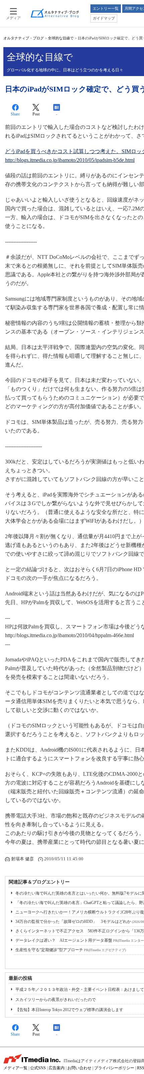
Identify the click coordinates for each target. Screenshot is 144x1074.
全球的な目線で (61, 38)
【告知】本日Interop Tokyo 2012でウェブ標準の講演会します (69, 1009)
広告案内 (57, 1068)
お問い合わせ (79, 1068)
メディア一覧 (15, 1068)
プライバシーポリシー (114, 1068)
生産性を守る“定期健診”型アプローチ (70, 949)
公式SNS (38, 1068)
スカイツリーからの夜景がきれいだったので (55, 999)
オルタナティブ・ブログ (23, 38)
